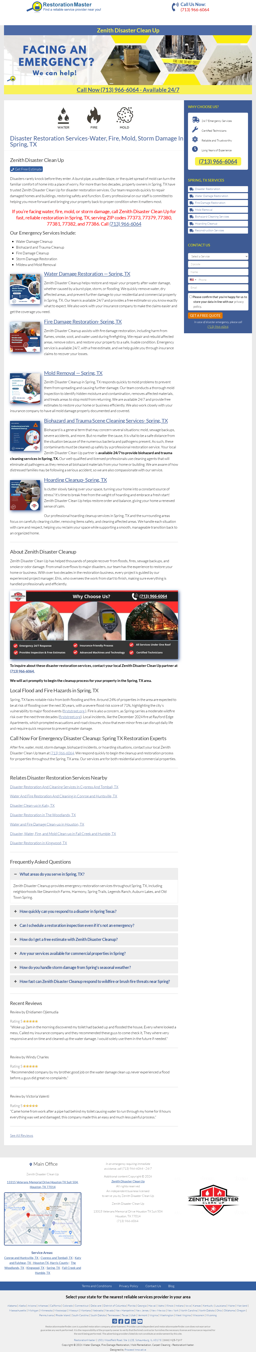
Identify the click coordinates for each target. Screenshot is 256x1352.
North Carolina (188, 1310)
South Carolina (80, 1315)
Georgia (141, 1305)
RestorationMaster (84, 1340)
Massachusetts (17, 1310)
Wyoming (211, 1315)
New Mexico (158, 1310)
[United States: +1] (192, 280)
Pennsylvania (46, 1315)
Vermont (142, 1315)
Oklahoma (229, 1310)
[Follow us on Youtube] (140, 1321)
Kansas (197, 1305)
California (55, 1305)
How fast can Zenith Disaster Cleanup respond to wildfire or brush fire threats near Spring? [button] (95, 981)
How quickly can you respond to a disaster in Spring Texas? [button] (68, 911)
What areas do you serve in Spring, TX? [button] (52, 874)
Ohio (219, 1310)
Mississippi (60, 1310)
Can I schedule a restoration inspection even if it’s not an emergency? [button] (77, 925)
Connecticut (82, 1305)
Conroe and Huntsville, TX (21, 1258)
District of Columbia (114, 1305)
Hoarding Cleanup (206, 223)
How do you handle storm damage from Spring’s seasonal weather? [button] (75, 967)
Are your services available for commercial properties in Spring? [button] (72, 953)
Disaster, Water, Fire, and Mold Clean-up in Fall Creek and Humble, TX (63, 833)
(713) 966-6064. (22, 671)
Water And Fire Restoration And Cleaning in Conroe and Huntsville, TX (63, 796)
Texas (125, 1315)
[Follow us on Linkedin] (133, 1321)
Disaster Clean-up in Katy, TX (32, 805)
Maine (231, 1305)
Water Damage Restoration (211, 196)
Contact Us (153, 1286)
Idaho (161, 1305)
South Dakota (98, 1315)
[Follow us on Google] (114, 1321)
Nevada (109, 1310)
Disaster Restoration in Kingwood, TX (38, 843)
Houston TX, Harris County (51, 1263)
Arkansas (43, 1305)
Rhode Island (63, 1315)
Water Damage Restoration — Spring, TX (87, 273)
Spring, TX (53, 1268)
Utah (133, 1315)
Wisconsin (198, 1315)
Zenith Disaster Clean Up (128, 1181)
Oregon (241, 1310)
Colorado (68, 1305)
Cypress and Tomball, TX (57, 1258)
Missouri (74, 1310)
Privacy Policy (128, 1286)
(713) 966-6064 (195, 9)
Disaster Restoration (207, 189)
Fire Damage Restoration (210, 202)
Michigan (33, 1310)
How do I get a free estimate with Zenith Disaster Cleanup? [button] (68, 939)
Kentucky (208, 1305)
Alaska (22, 1305)
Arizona (32, 1305)
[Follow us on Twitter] (127, 1321)
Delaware (96, 1305)
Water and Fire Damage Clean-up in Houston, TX (47, 824)
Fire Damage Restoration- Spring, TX (83, 321)
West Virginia (183, 1315)
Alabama (12, 1305)
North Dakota (206, 1310)
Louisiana (220, 1305)
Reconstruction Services (209, 230)
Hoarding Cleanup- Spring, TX (75, 480)
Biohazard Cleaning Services (212, 216)
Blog (171, 1286)
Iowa (188, 1305)
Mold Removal (203, 209)
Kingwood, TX (35, 1268)
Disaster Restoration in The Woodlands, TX (43, 815)
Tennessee (114, 1315)
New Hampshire (125, 1310)
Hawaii (152, 1305)
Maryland (242, 1305)
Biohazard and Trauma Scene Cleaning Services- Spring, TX (106, 420)
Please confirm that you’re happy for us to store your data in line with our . (219, 301)
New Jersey (142, 1310)
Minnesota (46, 1310)
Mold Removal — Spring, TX (73, 373)
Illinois (169, 1305)
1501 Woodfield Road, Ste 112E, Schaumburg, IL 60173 (129, 1340)
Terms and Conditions (97, 1286)
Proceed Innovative (135, 1349)
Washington (166, 1315)
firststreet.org (70, 717)
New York (172, 1310)
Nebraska (98, 1310)
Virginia (153, 1315)
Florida (131, 1305)
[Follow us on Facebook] (120, 1321)
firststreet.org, (74, 711)
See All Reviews (21, 1135)
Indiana (179, 1305)
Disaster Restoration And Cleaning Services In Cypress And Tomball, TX (64, 787)
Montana (86, 1310)
